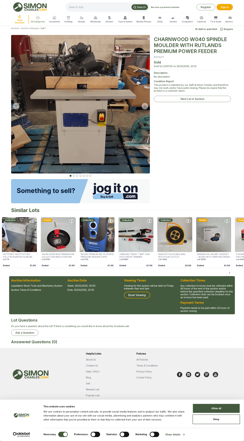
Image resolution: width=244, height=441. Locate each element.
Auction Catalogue (30, 28)
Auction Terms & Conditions (26, 289)
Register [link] (206, 7)
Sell (88, 383)
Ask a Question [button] (24, 332)
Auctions (15, 28)
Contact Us (92, 365)
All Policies (142, 359)
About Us (91, 359)
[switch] (95, 434)
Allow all (216, 408)
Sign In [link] (225, 7)
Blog (88, 377)
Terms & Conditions (147, 365)
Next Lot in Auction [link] (192, 99)
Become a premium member (165, 7)
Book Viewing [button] (137, 295)
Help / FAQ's (93, 371)
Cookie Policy (144, 377)
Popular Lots (93, 395)
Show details (172, 434)
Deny (216, 419)
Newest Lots (92, 389)
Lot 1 (43, 28)
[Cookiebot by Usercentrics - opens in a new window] (21, 434)
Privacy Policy (144, 371)
